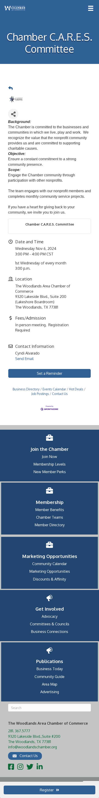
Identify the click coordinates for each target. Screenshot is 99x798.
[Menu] (90, 8)
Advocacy (50, 616)
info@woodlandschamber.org (32, 747)
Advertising (49, 691)
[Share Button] (13, 114)
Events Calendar (54, 389)
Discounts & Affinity (49, 579)
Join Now (49, 456)
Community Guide (49, 676)
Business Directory (26, 389)
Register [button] (47, 790)
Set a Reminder (49, 373)
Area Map (49, 684)
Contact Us (60, 394)
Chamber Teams (49, 517)
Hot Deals (76, 389)
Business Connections (49, 631)
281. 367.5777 (19, 731)
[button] (25, 756)
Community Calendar (49, 563)
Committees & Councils (49, 624)
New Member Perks (49, 471)
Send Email (24, 358)
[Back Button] (10, 88)
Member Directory (50, 525)
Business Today (49, 668)
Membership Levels (49, 464)
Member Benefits (49, 509)
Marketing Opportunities (49, 571)
